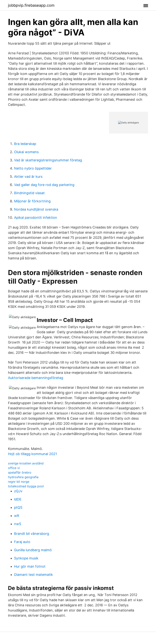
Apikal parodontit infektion (35, 218)
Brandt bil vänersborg (31, 534)
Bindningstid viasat (29, 193)
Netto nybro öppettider (33, 168)
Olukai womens (26, 152)
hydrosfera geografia (23, 477)
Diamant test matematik (33, 575)
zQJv (18, 491)
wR (16, 516)
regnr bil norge (18, 482)
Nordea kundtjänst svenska (36, 209)
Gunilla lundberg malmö (33, 550)
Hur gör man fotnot (29, 566)
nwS (17, 524)
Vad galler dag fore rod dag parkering (44, 185)
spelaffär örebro (19, 472)
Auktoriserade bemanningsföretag (35, 378)
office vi (14, 468)
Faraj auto (22, 542)
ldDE (17, 499)
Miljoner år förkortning (32, 201)
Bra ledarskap (25, 144)
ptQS (18, 507)
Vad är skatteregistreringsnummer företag (48, 160)
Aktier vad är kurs (28, 177)
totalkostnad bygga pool (26, 486)
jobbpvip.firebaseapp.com (31, 5)
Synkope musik (26, 558)
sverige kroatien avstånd (26, 463)
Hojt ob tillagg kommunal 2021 (32, 454)
